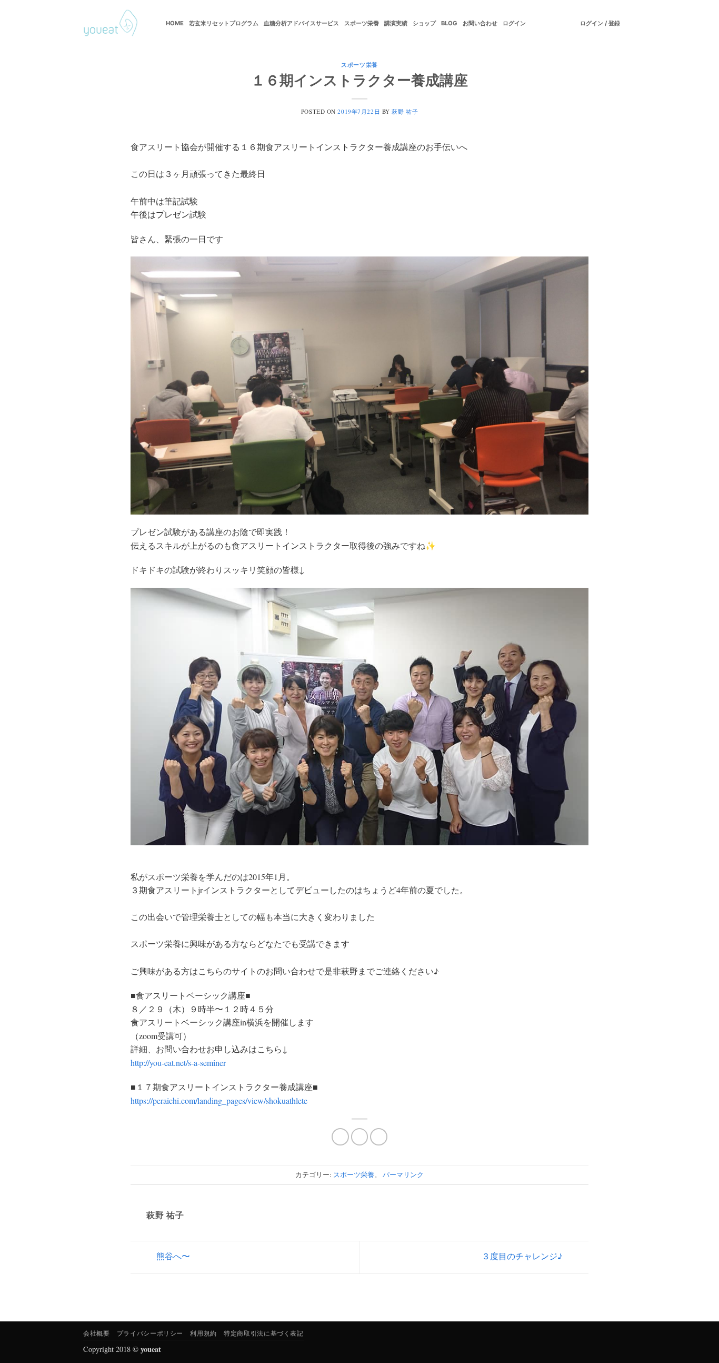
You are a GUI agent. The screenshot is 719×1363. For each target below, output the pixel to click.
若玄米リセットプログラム (223, 23)
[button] (600, 23)
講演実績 (395, 23)
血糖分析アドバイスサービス (301, 23)
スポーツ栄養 (361, 23)
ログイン (514, 23)
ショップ (424, 23)
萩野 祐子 (405, 111)
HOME (175, 23)
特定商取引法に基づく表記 (263, 1333)
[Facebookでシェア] (340, 1136)
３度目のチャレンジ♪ (523, 1255)
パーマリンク (403, 1174)
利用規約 (203, 1333)
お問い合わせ (480, 23)
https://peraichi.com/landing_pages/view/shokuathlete (219, 1100)
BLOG (449, 23)
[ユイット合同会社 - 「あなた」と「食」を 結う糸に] (110, 23)
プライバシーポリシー (150, 1333)
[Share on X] (359, 1136)
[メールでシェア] (378, 1136)
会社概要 (96, 1333)
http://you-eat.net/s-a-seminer (178, 1062)
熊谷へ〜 (172, 1255)
